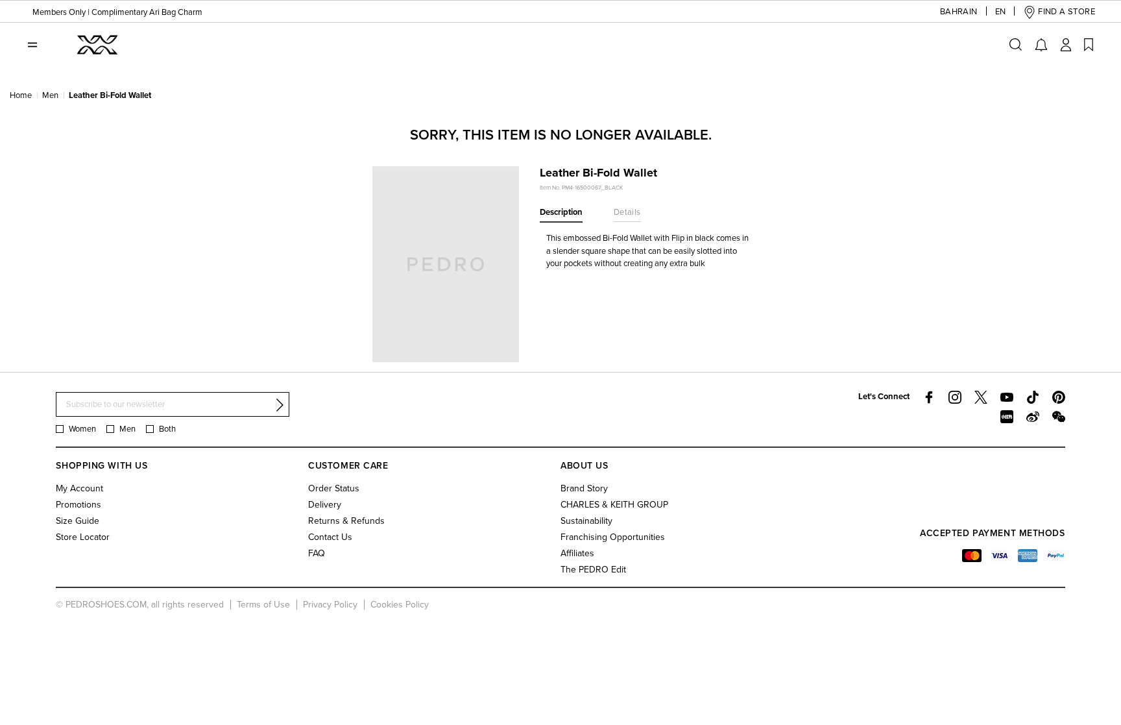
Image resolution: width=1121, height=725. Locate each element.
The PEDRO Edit (593, 569)
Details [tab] (627, 212)
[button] (959, 12)
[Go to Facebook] (928, 397)
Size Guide (77, 520)
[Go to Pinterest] (1058, 397)
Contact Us (330, 537)
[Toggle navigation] (32, 45)
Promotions (78, 504)
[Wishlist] (1088, 44)
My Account (79, 488)
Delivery (324, 504)
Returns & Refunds (346, 520)
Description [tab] (561, 212)
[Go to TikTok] (1032, 397)
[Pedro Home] (96, 44)
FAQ (316, 553)
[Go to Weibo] (1032, 416)
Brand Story (584, 488)
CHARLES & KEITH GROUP (614, 504)
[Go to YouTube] (1006, 397)
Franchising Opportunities (612, 537)
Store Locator (83, 537)
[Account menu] (1065, 44)
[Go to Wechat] (1058, 416)
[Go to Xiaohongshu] (1006, 416)
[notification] (1041, 45)
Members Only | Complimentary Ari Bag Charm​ (117, 12)
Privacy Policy (330, 604)
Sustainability (586, 520)
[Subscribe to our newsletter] (279, 405)
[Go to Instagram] (954, 397)
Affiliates (577, 553)
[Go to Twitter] (980, 397)
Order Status (333, 488)
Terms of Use (263, 604)
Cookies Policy (399, 604)
